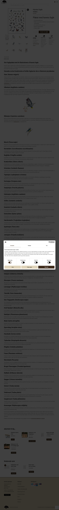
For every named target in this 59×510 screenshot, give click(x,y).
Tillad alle (46, 267)
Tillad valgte (29, 267)
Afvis (13, 267)
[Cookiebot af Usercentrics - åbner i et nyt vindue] (49, 242)
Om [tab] (46, 245)
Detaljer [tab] (29, 245)
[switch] (23, 262)
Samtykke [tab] (12, 245)
